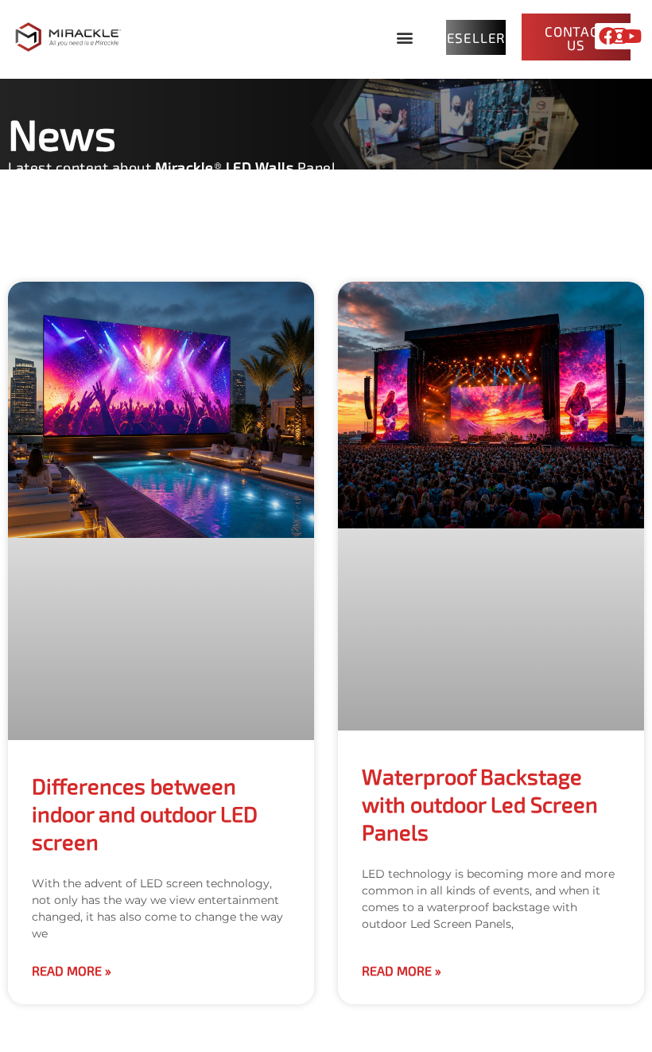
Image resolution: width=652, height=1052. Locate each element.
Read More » (71, 970)
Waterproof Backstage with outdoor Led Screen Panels (480, 803)
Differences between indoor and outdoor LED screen (145, 813)
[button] (405, 37)
